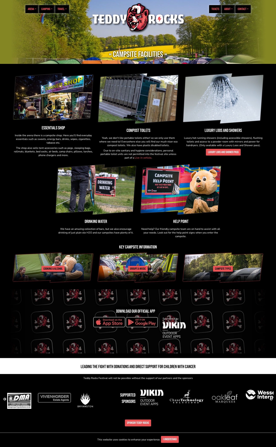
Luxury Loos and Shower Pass (223, 152)
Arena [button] (31, 9)
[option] (22, 396)
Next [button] (271, 399)
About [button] (227, 9)
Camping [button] (46, 9)
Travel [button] (61, 9)
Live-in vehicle (143, 158)
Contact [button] (242, 9)
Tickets (215, 9)
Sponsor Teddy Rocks (138, 423)
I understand (170, 439)
